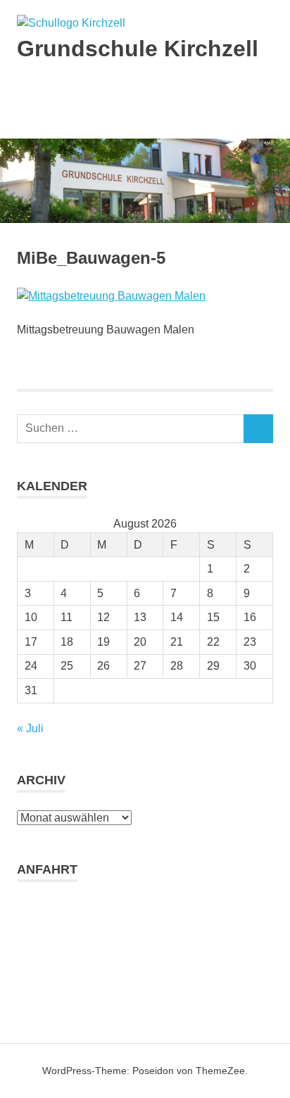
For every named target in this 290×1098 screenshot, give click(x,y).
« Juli (30, 728)
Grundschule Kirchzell (137, 48)
